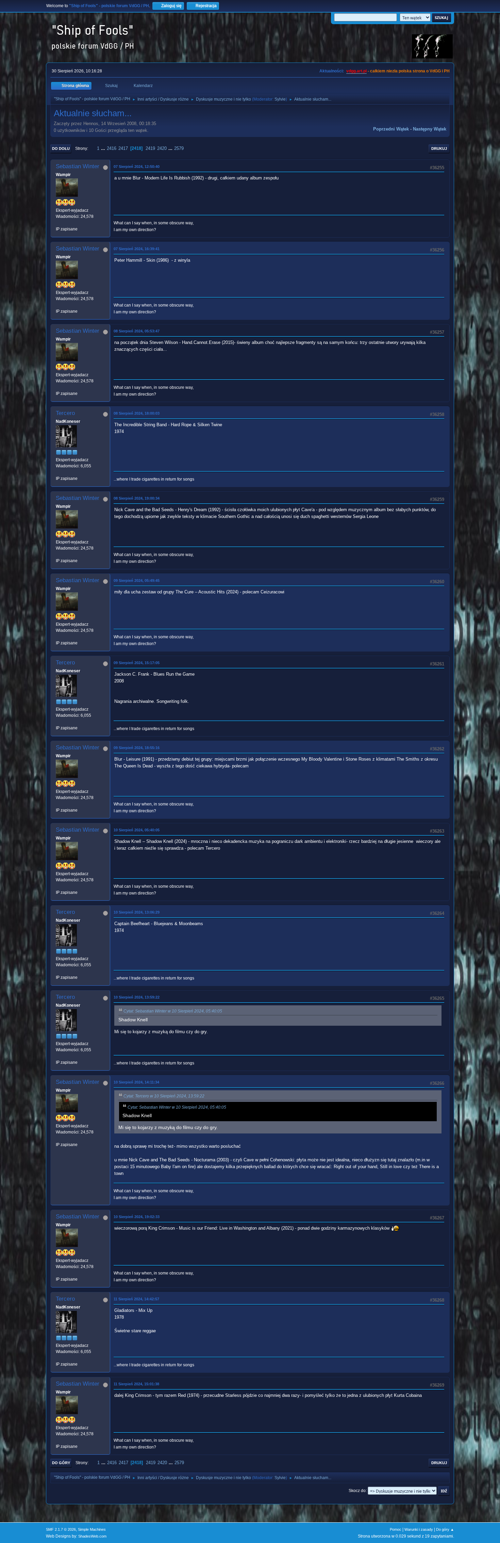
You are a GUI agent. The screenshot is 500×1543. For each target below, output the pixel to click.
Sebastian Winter (77, 166)
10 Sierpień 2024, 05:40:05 (137, 830)
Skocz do (357, 1490)
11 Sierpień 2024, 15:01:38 (136, 1384)
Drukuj (439, 148)
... (103, 148)
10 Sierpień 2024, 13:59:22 (137, 997)
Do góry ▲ (445, 1529)
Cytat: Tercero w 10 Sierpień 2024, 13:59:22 (163, 1096)
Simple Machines (92, 1529)
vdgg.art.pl (356, 71)
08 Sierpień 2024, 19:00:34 (137, 498)
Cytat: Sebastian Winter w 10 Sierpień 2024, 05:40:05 (172, 1011)
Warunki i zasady (418, 1529)
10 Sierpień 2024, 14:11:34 (136, 1082)
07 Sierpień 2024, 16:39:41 (137, 249)
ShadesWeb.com (92, 1536)
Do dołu (61, 148)
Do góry (61, 1463)
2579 (179, 148)
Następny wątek (429, 129)
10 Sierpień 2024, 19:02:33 (137, 1217)
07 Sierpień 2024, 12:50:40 (137, 166)
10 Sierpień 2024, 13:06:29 (137, 912)
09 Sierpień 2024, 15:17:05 (137, 663)
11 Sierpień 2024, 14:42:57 (136, 1299)
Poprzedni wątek (391, 129)
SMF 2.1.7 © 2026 (61, 1529)
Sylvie (280, 99)
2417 (123, 148)
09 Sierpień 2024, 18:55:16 (137, 748)
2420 (162, 148)
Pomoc (395, 1529)
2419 (150, 148)
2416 (111, 148)
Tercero (65, 413)
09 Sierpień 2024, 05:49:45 (137, 580)
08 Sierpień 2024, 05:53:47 (137, 331)
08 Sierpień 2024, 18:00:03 (137, 413)
